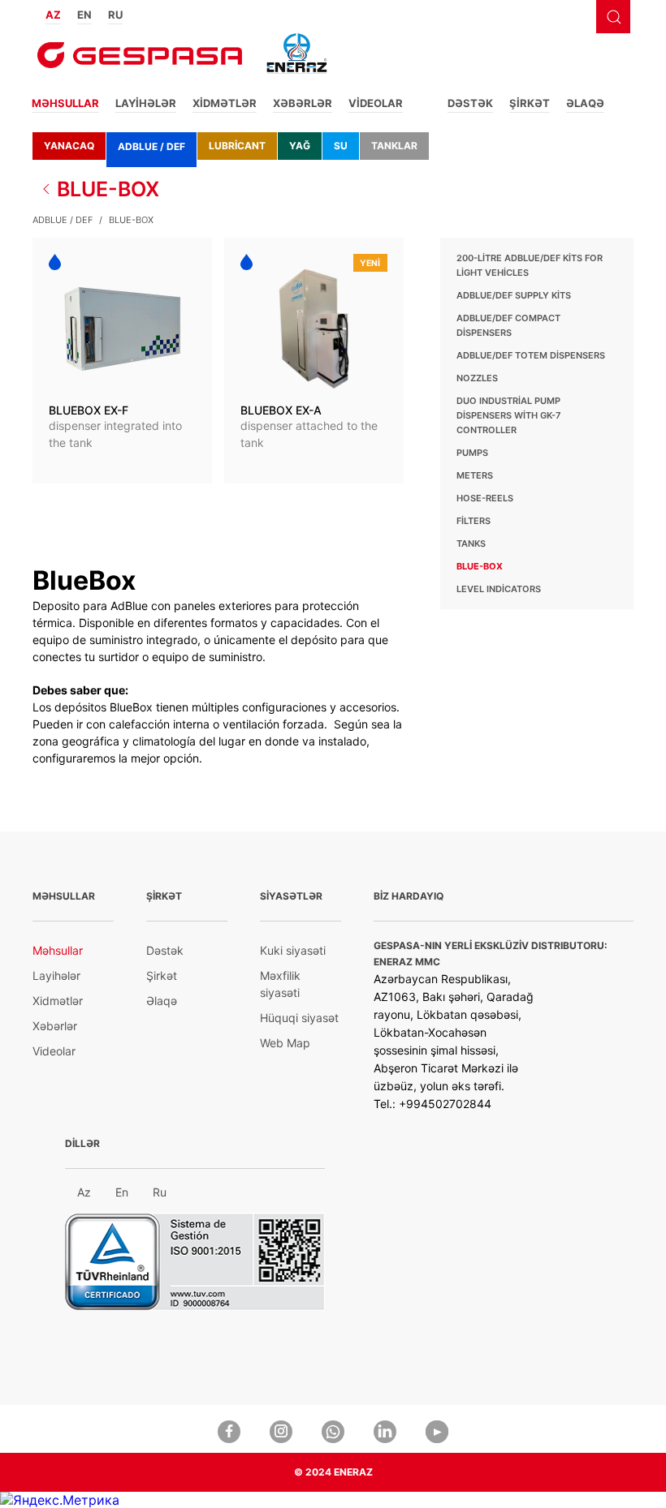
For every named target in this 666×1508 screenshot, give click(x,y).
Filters (473, 520)
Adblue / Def (151, 146)
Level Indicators (498, 589)
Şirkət (529, 103)
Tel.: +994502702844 (432, 1104)
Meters (474, 475)
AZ (53, 14)
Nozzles (477, 378)
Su (341, 146)
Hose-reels (484, 498)
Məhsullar (65, 103)
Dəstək (470, 103)
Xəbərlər (302, 103)
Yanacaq (69, 146)
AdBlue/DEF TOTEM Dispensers (530, 355)
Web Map (285, 1043)
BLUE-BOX (108, 189)
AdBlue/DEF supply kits (513, 295)
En (121, 1192)
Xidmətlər (224, 103)
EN (84, 14)
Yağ (299, 146)
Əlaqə (585, 103)
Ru (159, 1192)
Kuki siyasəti (293, 950)
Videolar (375, 103)
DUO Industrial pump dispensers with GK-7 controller (508, 415)
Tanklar (394, 146)
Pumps (472, 452)
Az (84, 1192)
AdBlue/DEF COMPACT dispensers (508, 325)
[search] (613, 16)
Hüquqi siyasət (299, 1018)
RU (115, 14)
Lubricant (237, 146)
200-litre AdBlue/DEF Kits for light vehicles (529, 265)
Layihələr (145, 103)
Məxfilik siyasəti (280, 984)
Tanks (471, 543)
